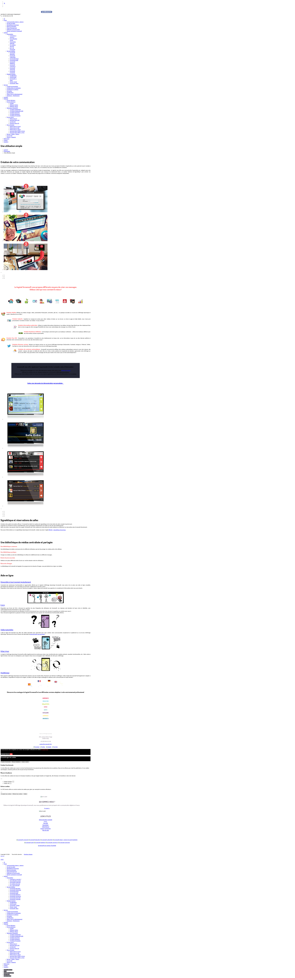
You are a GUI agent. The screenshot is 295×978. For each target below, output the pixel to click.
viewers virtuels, (66, 370)
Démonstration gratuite (45, 820)
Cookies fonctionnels (6, 762)
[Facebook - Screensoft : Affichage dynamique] (36, 747)
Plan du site (45, 830)
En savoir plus (44, 749)
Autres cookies (25, 762)
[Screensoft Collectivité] (46, 840)
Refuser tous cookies (17, 794)
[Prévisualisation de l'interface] (45, 304)
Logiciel (6, 150)
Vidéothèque (45, 827)
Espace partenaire (46, 828)
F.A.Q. (3, 605)
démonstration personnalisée (37, 634)
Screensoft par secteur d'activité (47, 845)
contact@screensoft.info (45, 744)
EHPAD (45, 707)
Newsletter (45, 825)
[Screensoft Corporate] (22, 840)
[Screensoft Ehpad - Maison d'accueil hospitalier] (65, 840)
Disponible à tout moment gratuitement (16, 582)
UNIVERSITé (46, 718)
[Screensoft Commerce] (52, 842)
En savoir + (47, 808)
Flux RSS (45, 823)
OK (11, 754)
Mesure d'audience (16, 762)
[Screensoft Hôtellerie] (39, 842)
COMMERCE (45, 715)
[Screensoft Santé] (29, 842)
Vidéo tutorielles (7, 630)
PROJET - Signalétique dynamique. (57, 530)
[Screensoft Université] (64, 842)
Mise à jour (5, 651)
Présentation (7, 151)
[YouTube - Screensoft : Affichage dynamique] (55, 747)
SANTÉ (45, 709)
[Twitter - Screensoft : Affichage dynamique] (42, 747)
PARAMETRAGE (5, 754)
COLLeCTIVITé (45, 704)
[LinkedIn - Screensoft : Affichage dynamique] (48, 747)
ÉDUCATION (45, 701)
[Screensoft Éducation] (34, 840)
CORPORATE (45, 698)
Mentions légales (28, 854)
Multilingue (5, 673)
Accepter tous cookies (6, 794)
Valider (25, 794)
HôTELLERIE (46, 712)
